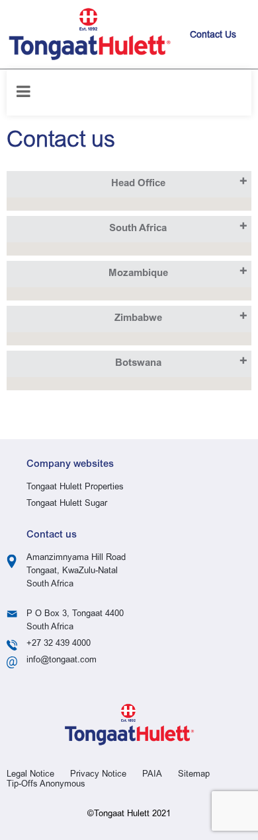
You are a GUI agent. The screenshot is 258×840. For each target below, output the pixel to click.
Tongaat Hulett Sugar (66, 504)
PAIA (152, 775)
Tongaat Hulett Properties (75, 487)
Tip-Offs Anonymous (46, 785)
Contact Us (213, 35)
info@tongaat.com (61, 660)
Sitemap (194, 775)
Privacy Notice (98, 775)
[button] (129, 184)
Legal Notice (30, 775)
